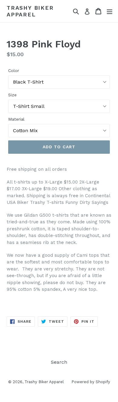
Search (59, 362)
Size (12, 94)
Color (13, 70)
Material (16, 119)
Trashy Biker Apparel (30, 11)
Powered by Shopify (90, 382)
